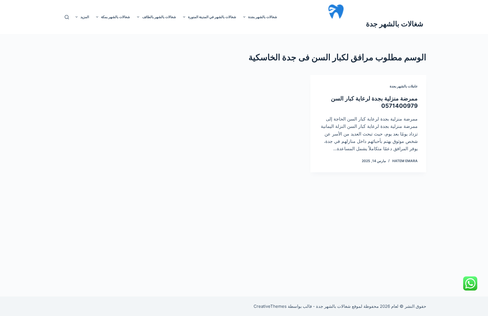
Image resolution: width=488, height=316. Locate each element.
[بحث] (67, 17)
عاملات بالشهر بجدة (404, 86)
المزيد (84, 17)
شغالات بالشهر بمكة (115, 17)
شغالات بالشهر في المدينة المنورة (212, 17)
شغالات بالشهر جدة (394, 24)
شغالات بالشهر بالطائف (159, 17)
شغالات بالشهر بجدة (262, 17)
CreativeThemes (270, 306)
